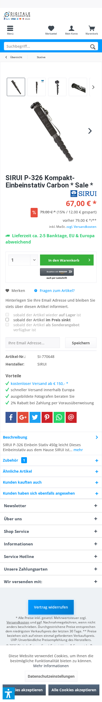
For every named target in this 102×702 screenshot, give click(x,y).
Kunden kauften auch (22, 482)
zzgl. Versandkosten (81, 226)
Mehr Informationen (51, 665)
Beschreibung (15, 437)
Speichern (81, 342)
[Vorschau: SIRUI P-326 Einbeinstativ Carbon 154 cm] (16, 87)
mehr (77, 449)
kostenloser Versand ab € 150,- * (39, 383)
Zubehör (14, 460)
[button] (57, 274)
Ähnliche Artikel (17, 471)
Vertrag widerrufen (51, 607)
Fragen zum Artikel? (57, 290)
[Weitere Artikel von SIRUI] (83, 193)
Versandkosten (18, 622)
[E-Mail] (71, 417)
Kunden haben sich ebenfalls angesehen (39, 493)
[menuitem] (10, 30)
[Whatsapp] (59, 417)
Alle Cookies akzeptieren (74, 689)
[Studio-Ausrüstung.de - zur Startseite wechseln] (25, 15)
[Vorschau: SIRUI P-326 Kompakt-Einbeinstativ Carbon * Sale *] (36, 87)
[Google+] (23, 417)
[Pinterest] (47, 417)
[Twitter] (35, 417)
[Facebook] (10, 417)
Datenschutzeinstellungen (51, 676)
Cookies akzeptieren (24, 689)
